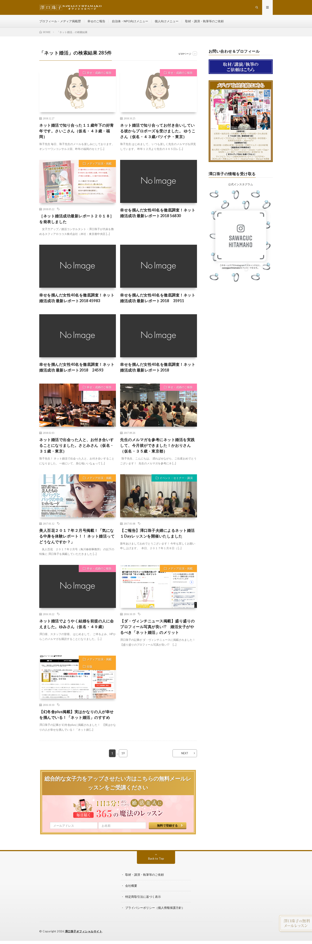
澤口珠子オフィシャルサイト (83, 931)
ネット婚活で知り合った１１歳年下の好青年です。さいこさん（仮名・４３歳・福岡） (76, 131)
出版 (89, 666)
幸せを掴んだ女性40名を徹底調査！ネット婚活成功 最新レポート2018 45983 (76, 298)
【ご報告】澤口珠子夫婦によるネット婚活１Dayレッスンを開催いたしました (157, 533)
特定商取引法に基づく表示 (143, 896)
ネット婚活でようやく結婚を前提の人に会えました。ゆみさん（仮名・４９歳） (76, 624)
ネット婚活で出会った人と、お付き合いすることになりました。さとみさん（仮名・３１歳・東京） (76, 445)
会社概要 (131, 885)
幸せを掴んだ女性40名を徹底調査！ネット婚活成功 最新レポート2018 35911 (157, 298)
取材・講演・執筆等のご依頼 (204, 21)
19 (123, 753)
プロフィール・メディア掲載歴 (60, 21)
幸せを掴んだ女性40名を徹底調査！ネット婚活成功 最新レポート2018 (157, 367)
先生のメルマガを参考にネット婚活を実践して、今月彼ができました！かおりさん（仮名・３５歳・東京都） (157, 445)
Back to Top (156, 858)
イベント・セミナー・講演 (176, 478)
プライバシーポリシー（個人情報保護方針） (155, 907)
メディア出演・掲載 (99, 163)
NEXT (184, 753)
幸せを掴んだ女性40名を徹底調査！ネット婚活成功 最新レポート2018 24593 (76, 367)
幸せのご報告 (96, 21)
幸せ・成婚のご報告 (99, 72)
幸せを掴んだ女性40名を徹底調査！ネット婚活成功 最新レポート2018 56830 (157, 213)
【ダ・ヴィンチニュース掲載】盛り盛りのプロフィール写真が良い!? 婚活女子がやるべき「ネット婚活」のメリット (157, 627)
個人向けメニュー (166, 21)
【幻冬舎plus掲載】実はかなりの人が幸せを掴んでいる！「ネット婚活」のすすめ (76, 714)
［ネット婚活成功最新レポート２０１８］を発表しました (76, 219)
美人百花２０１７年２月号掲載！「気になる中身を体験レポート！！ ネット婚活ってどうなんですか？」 (77, 536)
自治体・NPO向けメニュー (130, 21)
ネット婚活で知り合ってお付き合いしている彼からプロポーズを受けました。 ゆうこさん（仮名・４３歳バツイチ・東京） (157, 131)
